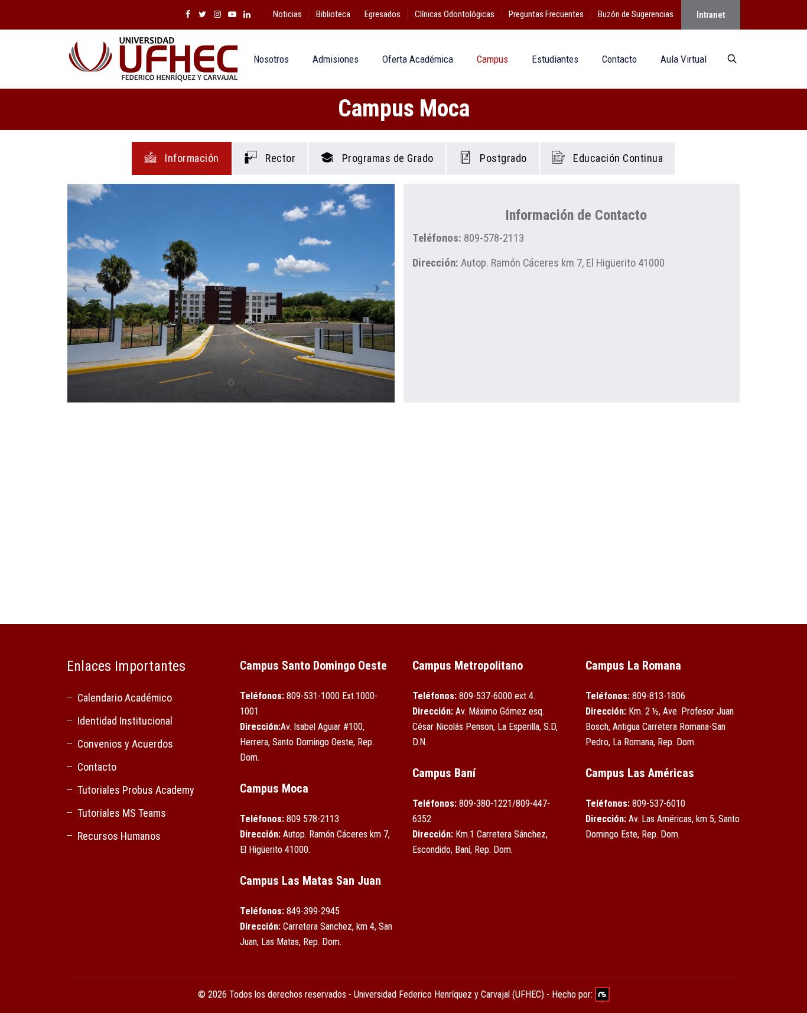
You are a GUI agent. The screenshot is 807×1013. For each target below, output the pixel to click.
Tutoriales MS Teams (121, 813)
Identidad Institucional (125, 721)
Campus (492, 59)
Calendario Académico (124, 697)
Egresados (383, 14)
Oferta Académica (417, 59)
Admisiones (336, 59)
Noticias (287, 14)
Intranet (711, 15)
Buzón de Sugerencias (635, 14)
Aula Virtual (683, 59)
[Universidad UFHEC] (152, 59)
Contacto (619, 59)
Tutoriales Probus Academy (135, 790)
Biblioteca (333, 14)
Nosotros (271, 59)
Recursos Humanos (119, 836)
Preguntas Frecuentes (546, 14)
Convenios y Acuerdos (125, 744)
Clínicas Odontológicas (454, 14)
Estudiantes (555, 59)
